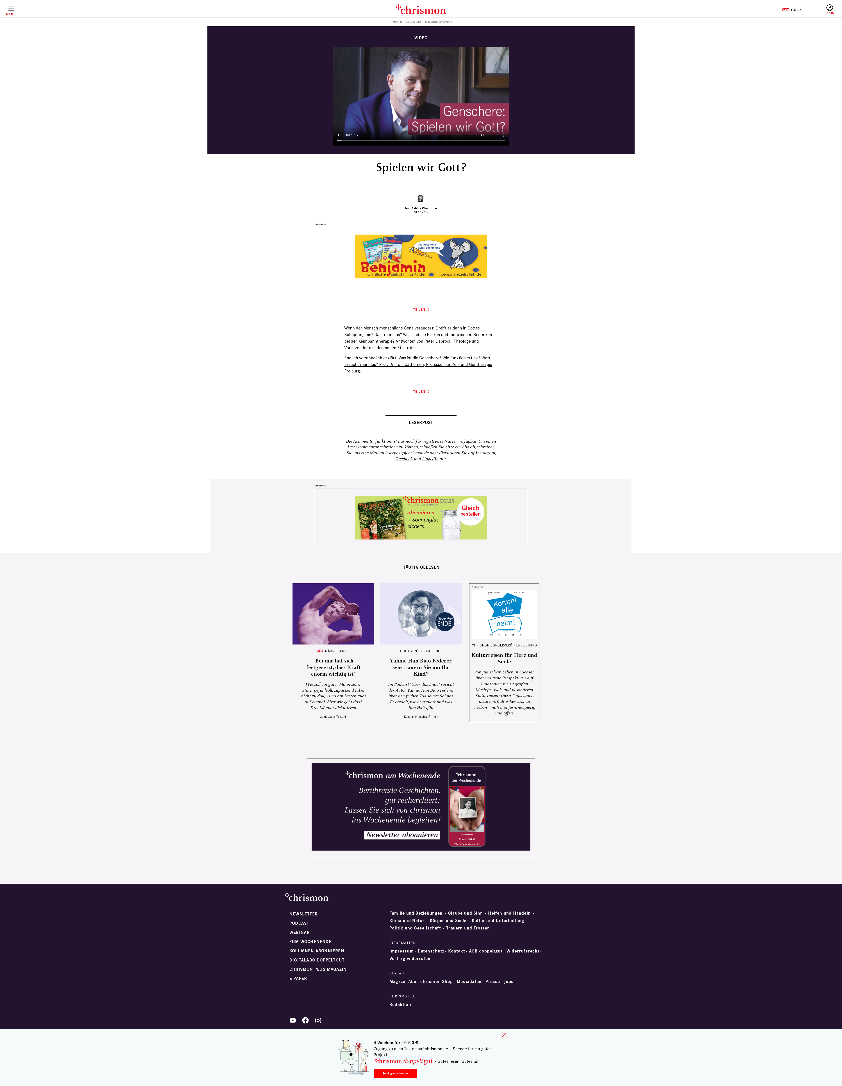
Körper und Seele (448, 920)
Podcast (299, 923)
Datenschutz (431, 951)
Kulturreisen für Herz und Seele (504, 659)
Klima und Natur (407, 920)
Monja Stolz (327, 717)
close (504, 1035)
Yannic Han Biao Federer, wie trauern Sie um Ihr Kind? (421, 667)
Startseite (397, 22)
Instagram (485, 453)
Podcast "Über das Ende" (421, 651)
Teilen (419, 310)
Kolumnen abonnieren (316, 951)
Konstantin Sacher (415, 717)
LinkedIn (430, 459)
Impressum (401, 951)
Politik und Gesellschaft (415, 928)
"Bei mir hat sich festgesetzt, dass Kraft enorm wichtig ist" (333, 667)
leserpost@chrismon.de (407, 453)
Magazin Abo (402, 981)
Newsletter (303, 914)
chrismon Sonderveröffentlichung (504, 645)
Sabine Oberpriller (424, 208)
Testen (791, 9)
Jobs (509, 981)
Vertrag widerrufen (410, 958)
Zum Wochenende (310, 941)
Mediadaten (469, 981)
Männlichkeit (337, 651)
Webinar (299, 932)
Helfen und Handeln (509, 913)
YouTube (292, 1020)
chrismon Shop (436, 981)
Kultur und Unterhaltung (498, 920)
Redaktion (400, 1004)
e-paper (298, 978)
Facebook (404, 459)
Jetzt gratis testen (395, 1073)
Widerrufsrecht (523, 951)
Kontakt (456, 951)
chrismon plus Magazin (318, 969)
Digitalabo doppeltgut (316, 960)
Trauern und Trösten (468, 928)
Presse (492, 981)
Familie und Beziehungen (416, 913)
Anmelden (829, 9)
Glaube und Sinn (465, 913)
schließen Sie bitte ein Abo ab (447, 447)
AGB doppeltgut (486, 951)
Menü (11, 14)
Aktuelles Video (413, 22)
